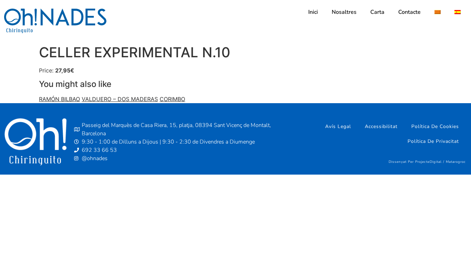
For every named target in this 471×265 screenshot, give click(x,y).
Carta (377, 12)
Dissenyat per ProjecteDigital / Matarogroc (427, 161)
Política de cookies (435, 126)
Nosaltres (344, 12)
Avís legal (338, 126)
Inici (313, 12)
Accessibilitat (381, 126)
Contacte (409, 12)
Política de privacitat (433, 141)
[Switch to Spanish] (458, 12)
